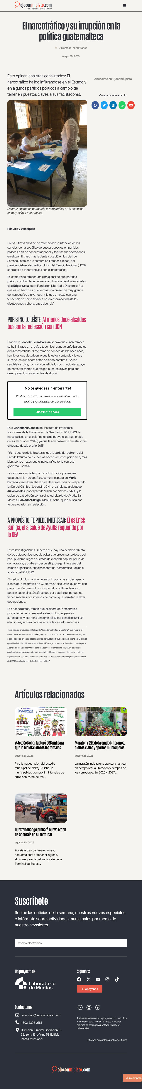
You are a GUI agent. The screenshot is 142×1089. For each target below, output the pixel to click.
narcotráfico (80, 47)
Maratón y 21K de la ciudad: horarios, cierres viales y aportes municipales (100, 745)
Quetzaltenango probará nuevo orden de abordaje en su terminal (40, 832)
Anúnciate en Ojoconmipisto (113, 79)
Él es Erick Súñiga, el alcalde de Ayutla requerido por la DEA (46, 527)
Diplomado (65, 47)
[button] (95, 105)
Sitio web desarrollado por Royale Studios (107, 1040)
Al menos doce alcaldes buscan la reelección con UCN (46, 322)
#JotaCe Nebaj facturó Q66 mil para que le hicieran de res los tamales (39, 745)
